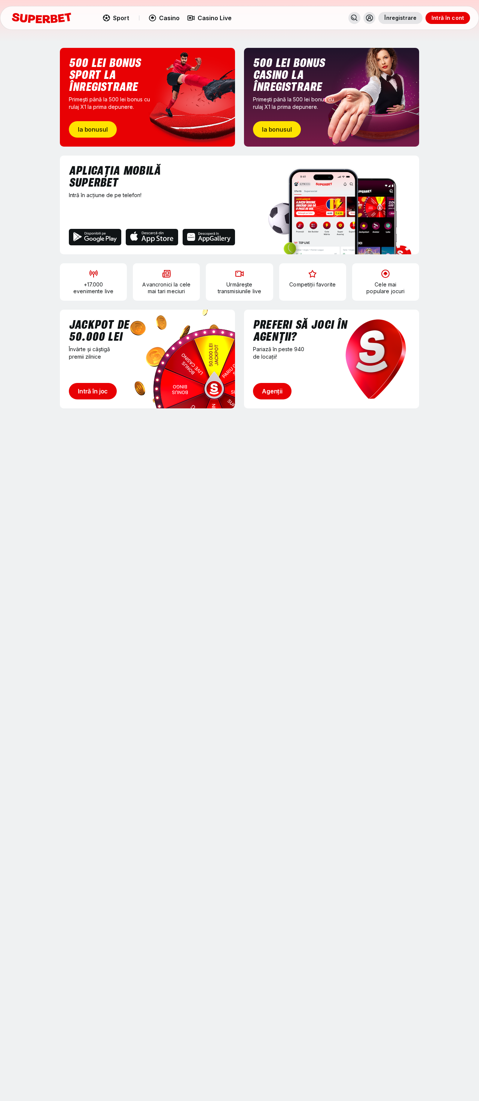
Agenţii (272, 391)
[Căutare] (354, 18)
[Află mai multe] (369, 18)
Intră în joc (93, 391)
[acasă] (41, 17)
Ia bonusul (93, 129)
